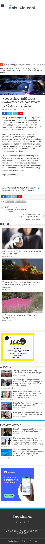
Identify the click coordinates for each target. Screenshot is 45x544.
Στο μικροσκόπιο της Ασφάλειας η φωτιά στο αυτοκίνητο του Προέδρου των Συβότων (21, 284)
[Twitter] (20, 522)
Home (4, 68)
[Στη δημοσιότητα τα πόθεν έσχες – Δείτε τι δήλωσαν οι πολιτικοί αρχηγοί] (6, 373)
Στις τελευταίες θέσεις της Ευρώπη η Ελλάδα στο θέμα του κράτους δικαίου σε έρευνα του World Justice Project (29, 216)
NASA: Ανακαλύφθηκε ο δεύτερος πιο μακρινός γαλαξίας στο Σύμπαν (15, 209)
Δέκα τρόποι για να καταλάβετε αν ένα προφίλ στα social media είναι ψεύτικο (28, 413)
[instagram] (28, 522)
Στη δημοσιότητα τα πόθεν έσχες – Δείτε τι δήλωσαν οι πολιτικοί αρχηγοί (27, 372)
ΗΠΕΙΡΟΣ (12, 68)
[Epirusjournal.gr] (22, 7)
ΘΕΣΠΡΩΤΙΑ (22, 68)
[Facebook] (16, 522)
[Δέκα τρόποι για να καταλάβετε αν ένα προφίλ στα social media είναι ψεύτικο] (6, 415)
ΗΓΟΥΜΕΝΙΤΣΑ (20, 201)
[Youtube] (24, 522)
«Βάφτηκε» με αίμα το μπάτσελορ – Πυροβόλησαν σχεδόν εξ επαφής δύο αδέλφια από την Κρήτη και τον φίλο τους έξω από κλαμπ (27, 383)
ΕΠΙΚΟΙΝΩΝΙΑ (22, 533)
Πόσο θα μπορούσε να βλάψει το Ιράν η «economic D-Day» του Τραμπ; (27, 430)
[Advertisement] (22, 38)
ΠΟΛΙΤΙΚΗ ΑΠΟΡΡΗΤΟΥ (29, 531)
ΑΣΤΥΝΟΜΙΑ (9, 201)
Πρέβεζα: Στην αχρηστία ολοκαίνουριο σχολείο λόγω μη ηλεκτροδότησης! (27, 404)
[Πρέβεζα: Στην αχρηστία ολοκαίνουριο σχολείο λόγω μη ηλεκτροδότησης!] (6, 406)
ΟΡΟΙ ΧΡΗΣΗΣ (12, 531)
